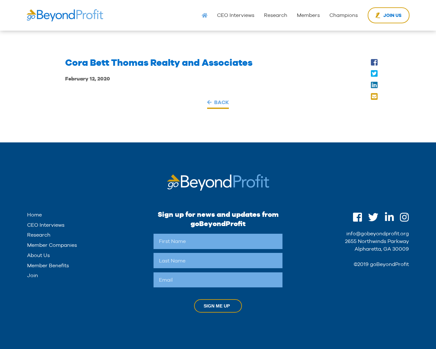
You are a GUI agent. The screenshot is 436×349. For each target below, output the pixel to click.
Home (34, 215)
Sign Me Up (217, 305)
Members (308, 15)
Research (275, 15)
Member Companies (52, 245)
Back (221, 102)
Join (32, 275)
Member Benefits (48, 265)
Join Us (392, 15)
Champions (343, 15)
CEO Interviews (235, 15)
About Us (38, 255)
